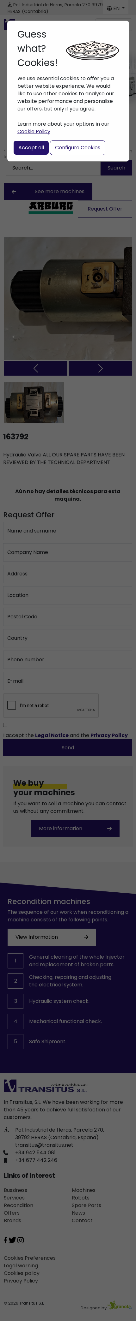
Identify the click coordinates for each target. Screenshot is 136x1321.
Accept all (31, 147)
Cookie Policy (33, 131)
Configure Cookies (77, 147)
